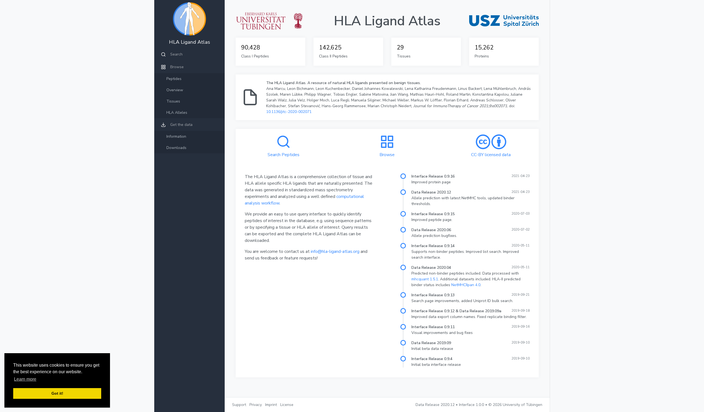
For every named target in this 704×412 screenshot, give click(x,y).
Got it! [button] (57, 393)
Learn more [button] (25, 379)
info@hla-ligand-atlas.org (335, 251)
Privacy (255, 404)
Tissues (173, 101)
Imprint (271, 404)
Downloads (176, 147)
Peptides (174, 78)
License (286, 404)
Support (239, 404)
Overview (174, 90)
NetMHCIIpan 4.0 (465, 284)
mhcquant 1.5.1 (424, 279)
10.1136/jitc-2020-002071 (289, 111)
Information (176, 136)
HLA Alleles (176, 112)
